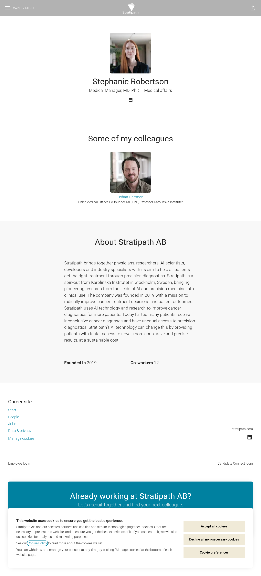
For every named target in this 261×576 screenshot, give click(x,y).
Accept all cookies (214, 526)
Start (12, 410)
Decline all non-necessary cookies (214, 539)
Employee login (19, 463)
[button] (253, 8)
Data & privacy (19, 430)
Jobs (12, 424)
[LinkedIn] (130, 100)
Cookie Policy (37, 543)
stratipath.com (242, 429)
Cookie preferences (214, 552)
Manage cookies (21, 438)
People (13, 417)
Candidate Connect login (235, 463)
